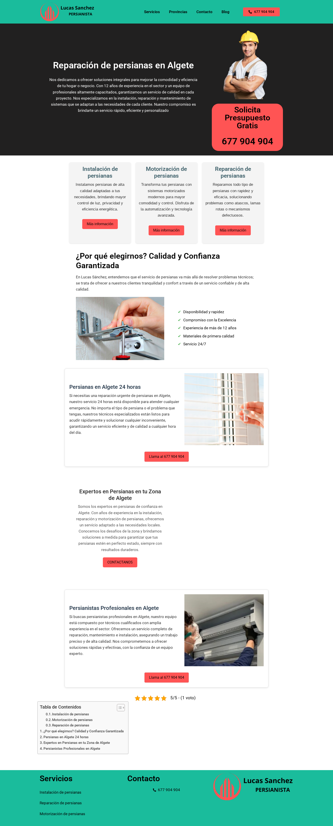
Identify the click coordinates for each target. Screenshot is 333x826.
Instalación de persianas (70, 714)
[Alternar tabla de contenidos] (118, 707)
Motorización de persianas (72, 720)
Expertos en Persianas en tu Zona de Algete (76, 743)
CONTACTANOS (120, 562)
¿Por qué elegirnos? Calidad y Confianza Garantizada (83, 731)
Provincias (178, 12)
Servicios (152, 12)
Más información (100, 224)
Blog (225, 12)
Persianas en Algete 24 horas (66, 737)
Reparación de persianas (70, 725)
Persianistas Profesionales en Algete (71, 749)
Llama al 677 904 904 (166, 456)
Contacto (204, 12)
